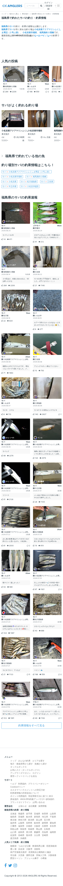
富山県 (39, 820)
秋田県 (45, 813)
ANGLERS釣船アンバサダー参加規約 (37, 799)
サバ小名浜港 (9, 181)
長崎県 (21, 835)
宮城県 (37, 813)
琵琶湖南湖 (51, 846)
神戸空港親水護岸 (18, 852)
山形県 (53, 813)
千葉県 (53, 816)
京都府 (29, 826)
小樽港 (43, 858)
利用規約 (22, 783)
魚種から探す (41, 763)
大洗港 (21, 855)
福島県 (4, 26)
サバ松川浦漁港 (29, 181)
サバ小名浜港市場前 (12, 176)
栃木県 (29, 816)
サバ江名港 (47, 181)
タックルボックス (18, 767)
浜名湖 (21, 849)
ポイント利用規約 (18, 796)
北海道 (13, 813)
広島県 (47, 829)
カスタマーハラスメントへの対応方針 (27, 790)
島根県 (31, 829)
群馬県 (37, 816)
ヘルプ (13, 783)
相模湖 (13, 846)
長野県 (29, 823)
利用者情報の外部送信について (24, 793)
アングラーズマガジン (20, 773)
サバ (12, 26)
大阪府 (37, 826)
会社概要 (32, 806)
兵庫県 (45, 826)
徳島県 (21, 832)
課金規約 (14, 799)
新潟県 (31, 820)
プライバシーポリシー (38, 783)
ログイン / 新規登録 (48, 5)
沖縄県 (23, 838)
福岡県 (53, 832)
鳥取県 (23, 829)
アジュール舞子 (31, 858)
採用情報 (42, 806)
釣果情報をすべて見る (31, 725)
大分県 (37, 835)
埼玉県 (45, 816)
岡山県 (39, 829)
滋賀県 (21, 826)
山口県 (13, 832)
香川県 (29, 832)
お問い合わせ (39, 802)
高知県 (45, 832)
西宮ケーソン (16, 858)
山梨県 (21, 823)
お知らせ (22, 806)
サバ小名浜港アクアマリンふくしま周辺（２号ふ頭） (26, 171)
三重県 (13, 826)
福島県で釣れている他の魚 (25, 156)
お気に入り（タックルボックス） (25, 770)
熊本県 (29, 835)
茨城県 (21, 816)
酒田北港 (30, 855)
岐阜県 (37, 823)
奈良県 (53, 826)
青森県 (21, 813)
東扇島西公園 (38, 846)
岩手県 (29, 813)
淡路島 (37, 849)
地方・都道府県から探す (21, 763)
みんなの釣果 (24, 760)
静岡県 (45, 823)
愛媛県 (37, 832)
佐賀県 (13, 835)
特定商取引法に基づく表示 (40, 796)
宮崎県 (45, 835)
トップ (13, 760)
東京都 (13, 820)
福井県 (13, 823)
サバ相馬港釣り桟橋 (36, 176)
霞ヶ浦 (13, 849)
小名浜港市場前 (30, 32)
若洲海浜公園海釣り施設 (39, 852)
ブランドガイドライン (20, 802)
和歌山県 (14, 829)
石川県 (47, 820)
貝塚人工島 (41, 855)
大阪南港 (52, 855)
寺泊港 (13, 855)
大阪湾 (29, 849)
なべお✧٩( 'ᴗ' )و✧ (42, 35)
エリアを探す (38, 760)
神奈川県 (22, 820)
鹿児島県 (14, 838)
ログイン (37, 773)
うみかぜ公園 (24, 846)
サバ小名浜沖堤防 (30, 186)
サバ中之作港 (9, 186)
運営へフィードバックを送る (23, 776)
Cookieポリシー (17, 787)
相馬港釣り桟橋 (47, 32)
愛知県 (53, 823)
